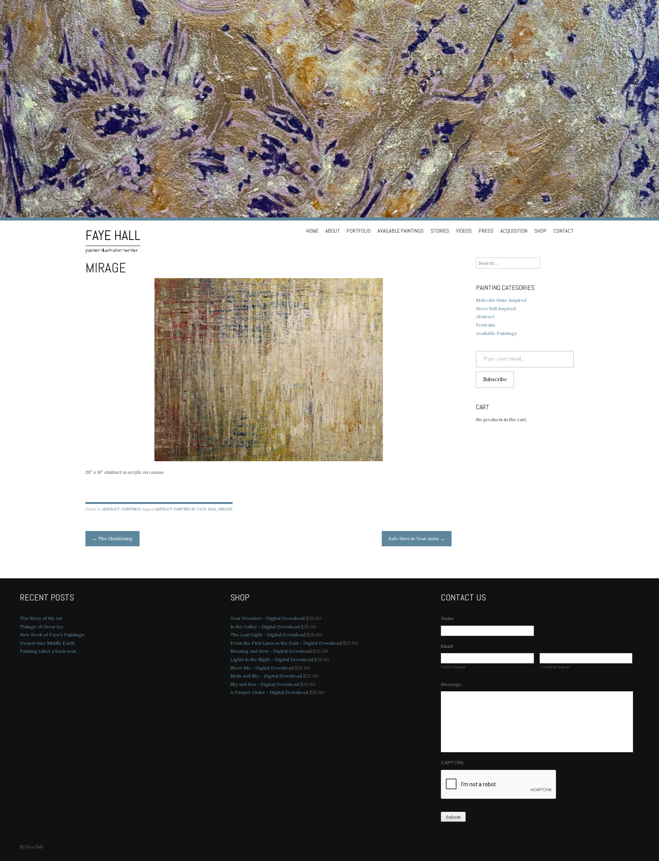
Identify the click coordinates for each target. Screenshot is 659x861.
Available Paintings (401, 230)
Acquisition (513, 230)
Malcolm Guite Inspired (501, 300)
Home (312, 230)
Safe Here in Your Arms (417, 538)
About (332, 230)
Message (454, 684)
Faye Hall (112, 235)
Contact (563, 230)
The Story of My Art (41, 618)
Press (486, 230)
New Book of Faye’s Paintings (52, 634)
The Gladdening (112, 538)
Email (449, 646)
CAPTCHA (452, 762)
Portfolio (359, 230)
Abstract (111, 509)
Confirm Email (555, 667)
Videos (464, 230)
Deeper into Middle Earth (47, 643)
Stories (440, 230)
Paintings (131, 509)
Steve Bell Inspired (496, 308)
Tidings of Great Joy (41, 626)
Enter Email (453, 667)
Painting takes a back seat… (49, 651)
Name (450, 618)
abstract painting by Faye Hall (185, 509)
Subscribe (495, 379)
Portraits (485, 325)
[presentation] (499, 785)
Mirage (226, 509)
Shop (540, 230)
